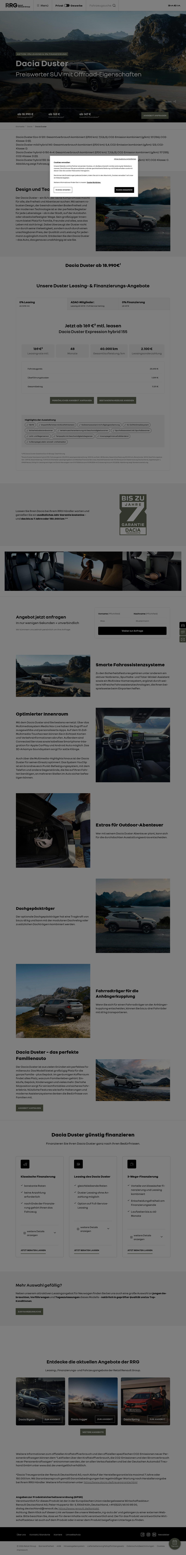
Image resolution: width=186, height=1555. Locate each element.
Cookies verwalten (63, 190)
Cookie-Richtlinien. (94, 182)
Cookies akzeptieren (124, 190)
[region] (94, 176)
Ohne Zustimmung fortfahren (125, 159)
